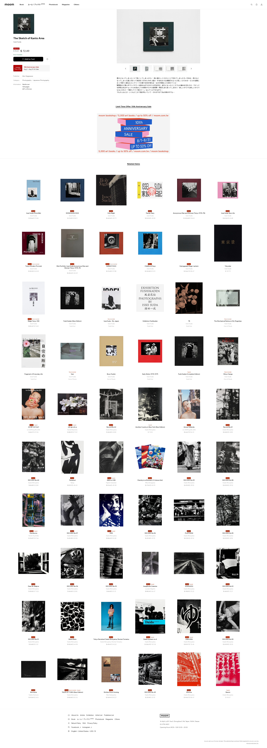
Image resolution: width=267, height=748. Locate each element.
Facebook (75, 727)
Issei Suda (17, 42)
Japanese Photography (41, 80)
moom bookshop (9, 4)
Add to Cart (30, 59)
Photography (26, 80)
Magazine (66, 5)
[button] (125, 68)
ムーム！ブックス (36, 4)
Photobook (53, 5)
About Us (74, 715)
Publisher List (109, 715)
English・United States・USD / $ (83, 731)
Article (82, 715)
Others (76, 5)
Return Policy (76, 723)
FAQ (84, 723)
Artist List (98, 715)
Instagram (86, 727)
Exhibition (90, 715)
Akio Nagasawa (27, 76)
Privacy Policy (92, 723)
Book (22, 5)
